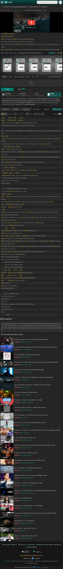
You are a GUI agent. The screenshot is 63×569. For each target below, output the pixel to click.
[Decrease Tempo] (2, 53)
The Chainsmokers (19, 7)
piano (10, 76)
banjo (27, 76)
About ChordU (6, 544)
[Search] (55, 2)
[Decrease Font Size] (15, 114)
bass (33, 76)
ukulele (16, 76)
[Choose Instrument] (37, 76)
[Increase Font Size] (27, 114)
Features (14, 544)
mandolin (21, 76)
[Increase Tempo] (14, 53)
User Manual (57, 544)
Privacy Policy (31, 544)
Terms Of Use (22, 544)
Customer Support (31, 547)
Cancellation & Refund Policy (44, 544)
